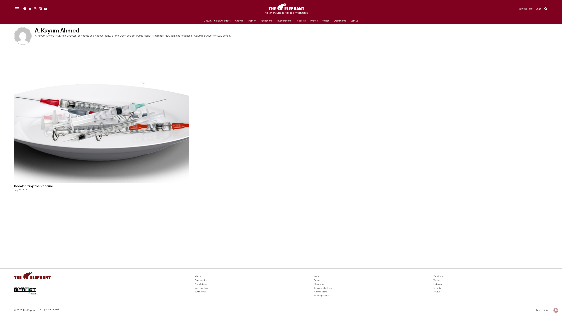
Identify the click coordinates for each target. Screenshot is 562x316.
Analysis (239, 20)
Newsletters (201, 284)
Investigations (284, 20)
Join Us (354, 20)
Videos (325, 20)
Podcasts (301, 20)
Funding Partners (322, 295)
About (198, 276)
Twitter (437, 280)
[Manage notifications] (556, 310)
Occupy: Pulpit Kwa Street (217, 20)
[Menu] (17, 9)
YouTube (438, 291)
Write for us (200, 291)
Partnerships (201, 280)
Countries (319, 284)
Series (317, 276)
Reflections (266, 20)
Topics (317, 280)
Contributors (320, 291)
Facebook (438, 276)
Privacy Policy (542, 310)
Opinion (252, 20)
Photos (314, 20)
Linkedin (437, 288)
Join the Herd (526, 8)
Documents (340, 20)
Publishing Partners (323, 288)
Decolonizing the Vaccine (33, 186)
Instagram (438, 284)
